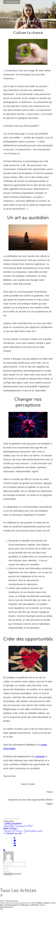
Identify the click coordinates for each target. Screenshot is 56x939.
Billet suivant (9, 828)
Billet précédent (14, 823)
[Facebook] (14, 838)
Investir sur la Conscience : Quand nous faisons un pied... (23, 831)
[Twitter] (15, 840)
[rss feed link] (4, 850)
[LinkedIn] (15, 843)
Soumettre (8, 874)
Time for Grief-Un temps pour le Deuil (17, 826)
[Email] (15, 845)
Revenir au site (13, 2)
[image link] (28, 52)
